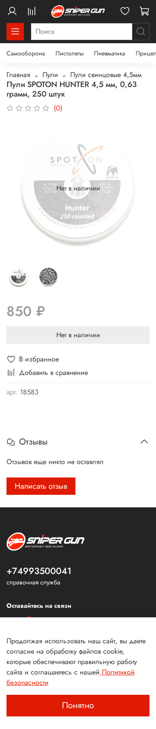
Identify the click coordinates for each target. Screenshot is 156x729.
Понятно (78, 705)
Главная (18, 75)
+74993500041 (39, 570)
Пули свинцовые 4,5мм (106, 75)
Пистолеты (69, 53)
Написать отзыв (41, 486)
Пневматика (109, 53)
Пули (50, 75)
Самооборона (25, 53)
